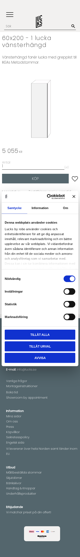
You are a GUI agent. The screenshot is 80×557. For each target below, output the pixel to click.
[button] (9, 14)
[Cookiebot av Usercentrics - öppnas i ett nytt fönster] (48, 196)
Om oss (12, 421)
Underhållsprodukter (21, 494)
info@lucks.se (27, 369)
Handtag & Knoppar (20, 488)
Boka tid (12, 392)
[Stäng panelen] (73, 196)
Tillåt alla (40, 334)
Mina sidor (13, 416)
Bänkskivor (13, 483)
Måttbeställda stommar (24, 472)
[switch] (69, 291)
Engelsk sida (15, 442)
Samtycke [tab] (14, 208)
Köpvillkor (13, 432)
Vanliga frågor (16, 381)
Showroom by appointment (27, 398)
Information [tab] (40, 208)
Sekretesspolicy (18, 437)
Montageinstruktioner (22, 386)
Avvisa (40, 358)
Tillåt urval (40, 346)
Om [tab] (65, 208)
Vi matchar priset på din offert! (28, 512)
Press (10, 427)
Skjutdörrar (14, 478)
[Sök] (73, 26)
